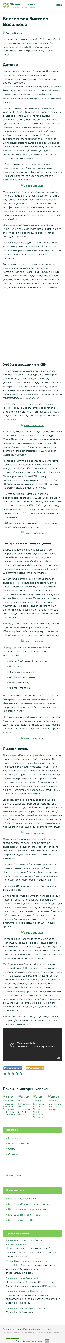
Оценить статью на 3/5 (13, 1073)
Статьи (12, 1148)
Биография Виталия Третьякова (24, 1308)
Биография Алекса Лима (22, 1220)
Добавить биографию (42, 1329)
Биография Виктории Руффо (24, 1214)
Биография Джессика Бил (22, 1198)
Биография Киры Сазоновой (22, 1278)
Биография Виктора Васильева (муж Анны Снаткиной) (9, 1109)
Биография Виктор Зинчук (54, 1107)
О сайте (13, 1154)
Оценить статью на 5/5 (21, 1073)
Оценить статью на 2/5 (9, 1073)
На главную (15, 1138)
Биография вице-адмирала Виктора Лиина (24, 1109)
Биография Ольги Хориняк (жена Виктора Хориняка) (39, 1111)
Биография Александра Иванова (27, 1209)
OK (47, 1341)
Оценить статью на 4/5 (17, 1073)
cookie (39, 1341)
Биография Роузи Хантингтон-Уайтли (29, 1204)
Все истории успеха (19, 1143)
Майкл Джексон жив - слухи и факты (26, 1261)
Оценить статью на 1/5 (5, 1073)
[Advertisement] (32, 324)
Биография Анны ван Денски (22, 1291)
